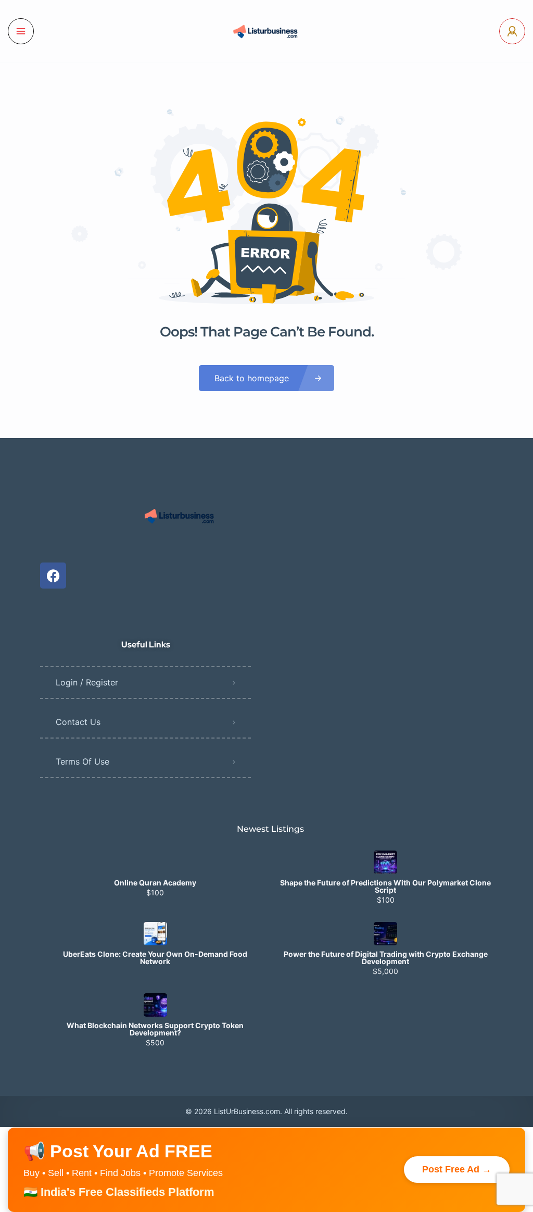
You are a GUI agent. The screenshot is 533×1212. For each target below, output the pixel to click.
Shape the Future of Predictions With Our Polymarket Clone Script (385, 886)
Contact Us (78, 722)
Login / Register (87, 682)
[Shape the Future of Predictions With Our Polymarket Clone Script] (385, 862)
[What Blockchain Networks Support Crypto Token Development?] (155, 1005)
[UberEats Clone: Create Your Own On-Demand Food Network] (155, 933)
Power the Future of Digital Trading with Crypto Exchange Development (386, 958)
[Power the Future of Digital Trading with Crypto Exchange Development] (385, 933)
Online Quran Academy (155, 882)
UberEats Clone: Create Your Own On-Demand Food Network (155, 958)
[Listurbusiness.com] (266, 31)
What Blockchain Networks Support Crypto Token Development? (155, 1029)
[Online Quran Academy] (155, 862)
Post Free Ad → (456, 1169)
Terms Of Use (82, 761)
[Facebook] (53, 576)
